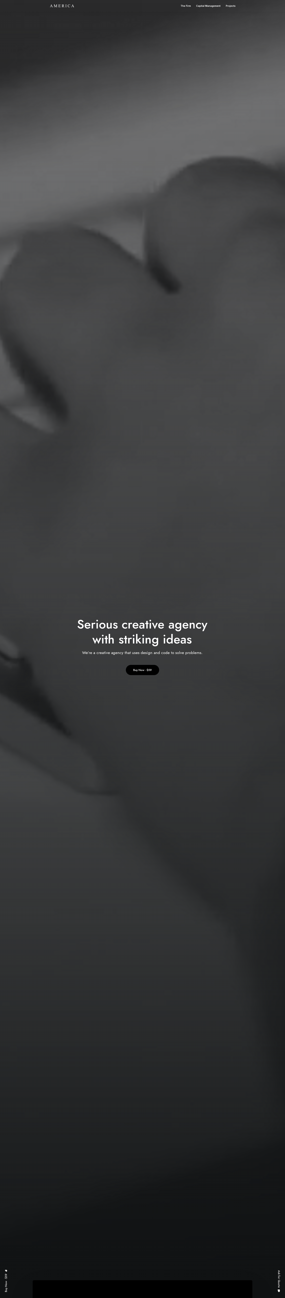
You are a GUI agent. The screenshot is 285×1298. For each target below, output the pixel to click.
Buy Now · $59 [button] (142, 670)
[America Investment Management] (62, 6)
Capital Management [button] (208, 5)
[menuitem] (187, 6)
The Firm (186, 5)
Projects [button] (231, 5)
